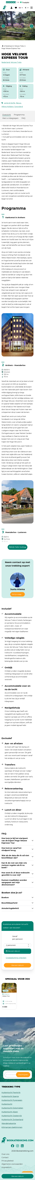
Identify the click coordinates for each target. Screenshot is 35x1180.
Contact (5, 1157)
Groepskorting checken (16, 958)
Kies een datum (14, 951)
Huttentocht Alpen (10, 1112)
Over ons (5, 1154)
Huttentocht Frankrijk (11, 1093)
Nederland (6, 62)
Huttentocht (7, 1104)
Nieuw (18, 103)
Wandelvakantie (9, 1123)
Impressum (7, 1167)
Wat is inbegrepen (10, 118)
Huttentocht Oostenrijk (12, 1116)
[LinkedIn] (22, 1146)
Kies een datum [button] (17, 1176)
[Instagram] (17, 1146)
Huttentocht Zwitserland (12, 1120)
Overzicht (6, 115)
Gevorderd (18, 107)
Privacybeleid (7, 1161)
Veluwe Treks (16, 62)
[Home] (2, 46)
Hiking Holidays (7, 107)
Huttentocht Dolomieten (12, 1108)
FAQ (23, 118)
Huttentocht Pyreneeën (12, 1100)
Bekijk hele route (16, 547)
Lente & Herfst (9, 103)
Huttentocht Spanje (10, 1096)
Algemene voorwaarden (12, 1164)
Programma (19, 115)
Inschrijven (23, 1075)
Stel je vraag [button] (16, 594)
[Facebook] (13, 1146)
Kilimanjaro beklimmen (12, 1127)
